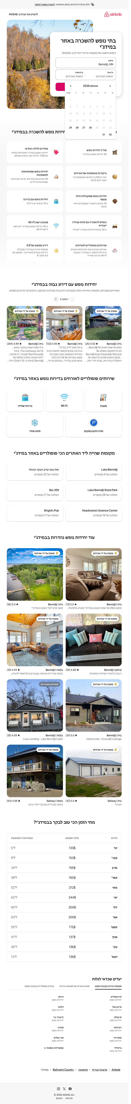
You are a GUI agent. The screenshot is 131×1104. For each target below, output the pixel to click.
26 (90, 127)
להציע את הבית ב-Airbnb (23, 14)
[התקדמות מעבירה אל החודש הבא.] (71, 86)
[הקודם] (72, 299)
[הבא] (56, 299)
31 (104, 134)
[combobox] (85, 64)
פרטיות (69, 1098)
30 (110, 134)
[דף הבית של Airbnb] (113, 14)
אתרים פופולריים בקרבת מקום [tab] (39, 986)
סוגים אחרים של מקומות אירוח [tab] (75, 986)
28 (77, 127)
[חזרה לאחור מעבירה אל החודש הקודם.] (110, 86)
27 (83, 127)
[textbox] (101, 76)
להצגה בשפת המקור (45, 4)
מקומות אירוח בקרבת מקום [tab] (108, 986)
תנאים (59, 1098)
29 (70, 127)
